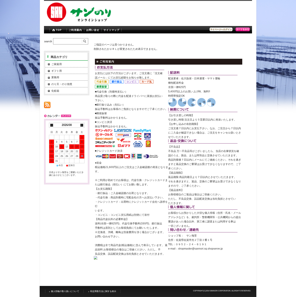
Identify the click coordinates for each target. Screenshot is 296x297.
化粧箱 (55, 90)
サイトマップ (111, 30)
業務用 (55, 77)
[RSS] (47, 106)
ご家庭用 (56, 64)
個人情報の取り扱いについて (65, 291)
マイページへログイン (221, 29)
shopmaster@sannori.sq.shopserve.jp (200, 248)
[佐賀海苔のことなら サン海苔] (79, 22)
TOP (59, 30)
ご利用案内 (75, 30)
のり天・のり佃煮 (61, 84)
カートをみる (242, 29)
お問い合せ (92, 30)
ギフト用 (56, 70)
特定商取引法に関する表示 (103, 291)
